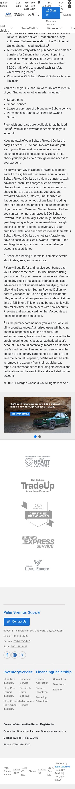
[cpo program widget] (37, 514)
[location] (34, 14)
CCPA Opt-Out (50, 771)
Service (26, 672)
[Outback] (37, 415)
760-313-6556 (19, 635)
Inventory (11, 672)
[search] (37, 14)
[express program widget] (37, 542)
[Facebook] (7, 655)
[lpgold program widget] (37, 461)
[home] (30, 14)
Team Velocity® (62, 766)
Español (57, 689)
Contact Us (18, 621)
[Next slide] (39, 436)
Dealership (62, 672)
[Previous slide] (35, 436)
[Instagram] (14, 655)
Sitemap (33, 771)
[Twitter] (22, 655)
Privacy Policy (16, 771)
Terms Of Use (24, 771)
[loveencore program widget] (37, 565)
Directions (58, 684)
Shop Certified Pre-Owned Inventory (11, 705)
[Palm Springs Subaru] (15, 14)
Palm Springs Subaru (7, 771)
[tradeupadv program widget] (37, 485)
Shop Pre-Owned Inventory (9, 692)
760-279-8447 (26, 6)
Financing (44, 672)
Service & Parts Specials (25, 692)
